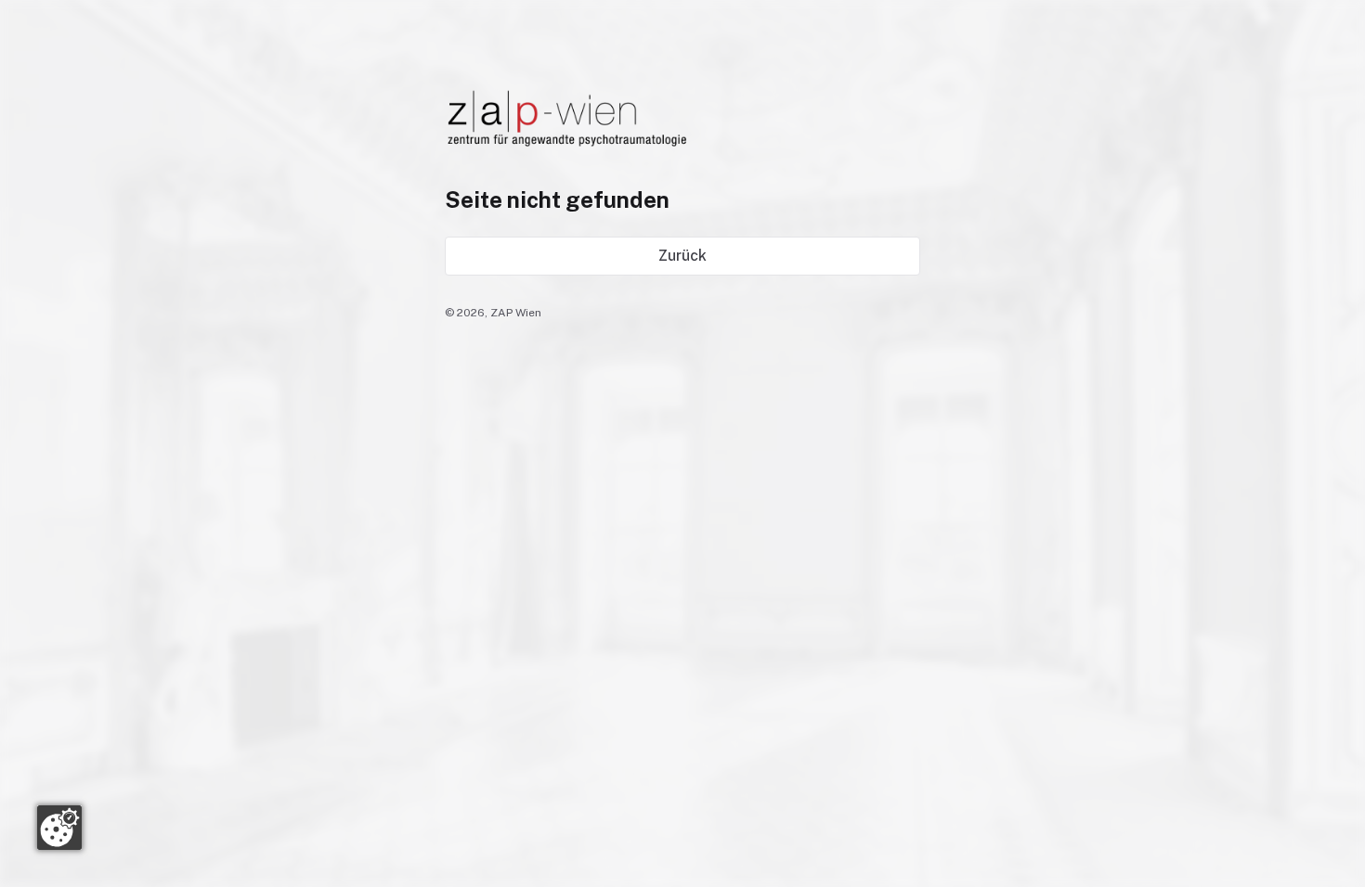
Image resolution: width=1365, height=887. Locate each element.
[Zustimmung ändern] (59, 827)
